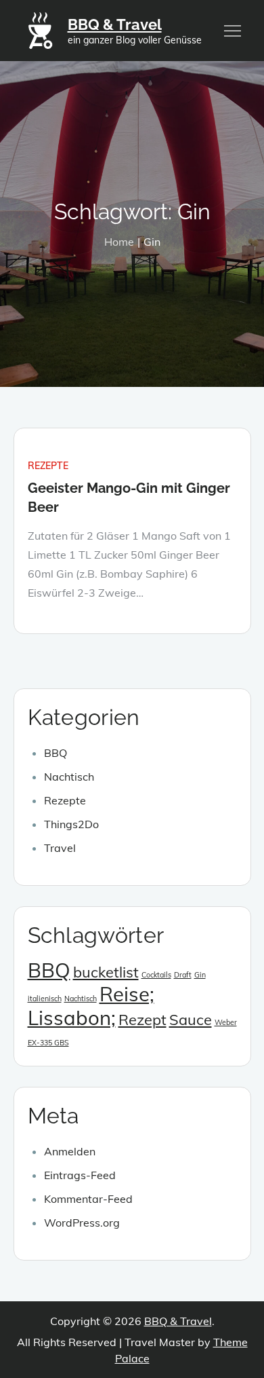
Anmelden (69, 1151)
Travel (60, 848)
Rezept (142, 1019)
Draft (183, 975)
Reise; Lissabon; (91, 1006)
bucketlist (106, 972)
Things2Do (71, 824)
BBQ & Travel (115, 24)
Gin (200, 975)
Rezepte (48, 466)
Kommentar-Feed (88, 1199)
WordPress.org (82, 1222)
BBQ (55, 753)
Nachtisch (69, 776)
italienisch (45, 998)
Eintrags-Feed (80, 1175)
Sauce (190, 1019)
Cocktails (156, 975)
